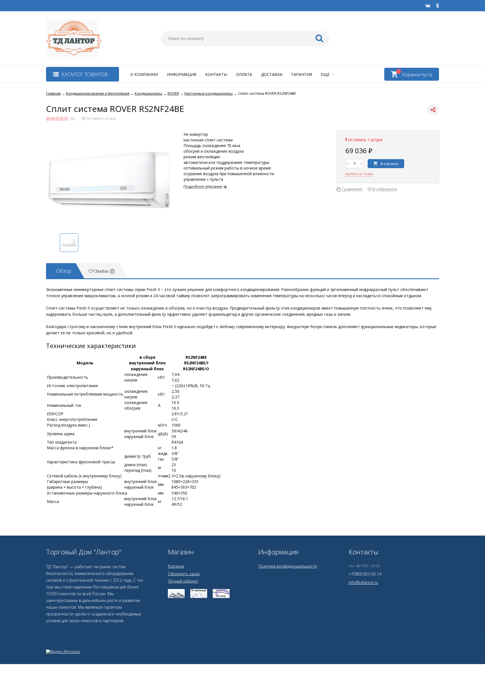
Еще (326, 74)
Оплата (244, 74)
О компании (144, 74)
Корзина (176, 566)
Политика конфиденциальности (287, 566)
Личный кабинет (183, 581)
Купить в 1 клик (359, 173)
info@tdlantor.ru (363, 582)
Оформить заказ (184, 573)
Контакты (216, 74)
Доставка (271, 74)
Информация (181, 74)
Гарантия (301, 74)
